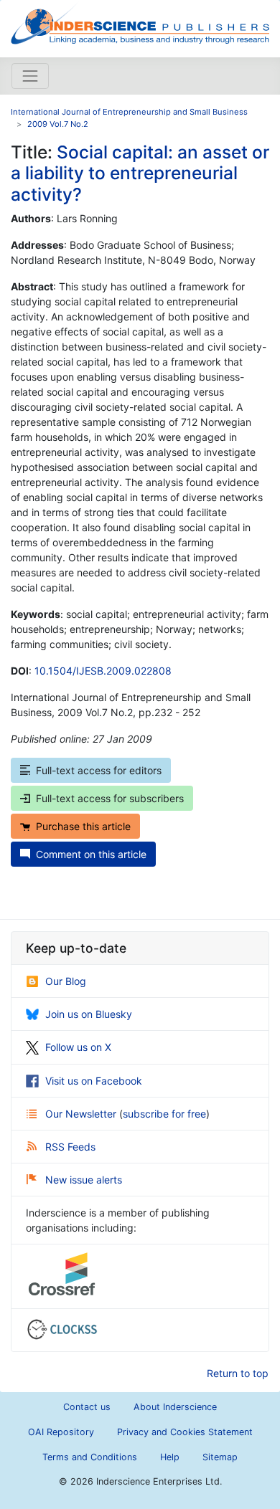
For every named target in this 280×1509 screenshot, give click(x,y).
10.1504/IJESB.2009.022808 (103, 671)
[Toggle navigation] (30, 76)
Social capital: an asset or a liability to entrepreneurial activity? (140, 173)
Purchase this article (83, 826)
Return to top (238, 1373)
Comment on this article (91, 854)
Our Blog (65, 981)
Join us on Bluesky (88, 1014)
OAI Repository (61, 1432)
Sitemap (220, 1457)
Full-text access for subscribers (110, 798)
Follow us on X (78, 1047)
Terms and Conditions (89, 1457)
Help (169, 1457)
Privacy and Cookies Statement (185, 1432)
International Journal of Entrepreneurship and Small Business (129, 112)
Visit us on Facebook (93, 1081)
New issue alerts (83, 1180)
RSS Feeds (70, 1147)
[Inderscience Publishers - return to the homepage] (140, 23)
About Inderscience (175, 1406)
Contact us (87, 1406)
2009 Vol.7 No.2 (57, 124)
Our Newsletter (82, 1114)
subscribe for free (164, 1114)
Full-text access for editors (99, 770)
